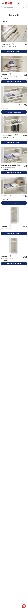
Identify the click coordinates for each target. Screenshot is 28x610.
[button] (4, 21)
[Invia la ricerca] (24, 8)
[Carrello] (25, 3)
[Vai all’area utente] (22, 3)
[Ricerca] (21, 4)
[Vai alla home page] (10, 3)
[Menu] (3, 3)
